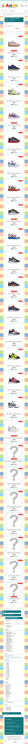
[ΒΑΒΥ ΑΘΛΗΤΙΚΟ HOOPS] (14, 567)
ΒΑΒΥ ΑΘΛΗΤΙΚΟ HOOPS (14, 575)
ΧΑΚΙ (7, 697)
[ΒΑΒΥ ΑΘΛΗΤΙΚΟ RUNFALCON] (14, 115)
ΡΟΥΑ (8, 687)
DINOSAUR (9, 642)
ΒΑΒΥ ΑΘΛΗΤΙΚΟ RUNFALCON (14, 125)
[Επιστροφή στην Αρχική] (4, 15)
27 (7, 676)
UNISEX (8, 707)
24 (7, 669)
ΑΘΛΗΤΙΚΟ (9, 702)
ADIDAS (9, 632)
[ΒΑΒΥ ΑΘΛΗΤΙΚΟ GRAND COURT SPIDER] (14, 139)
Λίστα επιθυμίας (23, 2)
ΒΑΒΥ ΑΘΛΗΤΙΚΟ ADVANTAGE (14, 553)
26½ (7, 674)
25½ (7, 672)
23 (7, 667)
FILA (7, 644)
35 (7, 679)
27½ (7, 677)
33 (7, 678)
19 (7, 662)
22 (7, 666)
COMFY (8, 638)
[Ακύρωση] (22, 620)
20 (7, 663)
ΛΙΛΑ (7, 694)
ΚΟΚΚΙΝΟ (8, 693)
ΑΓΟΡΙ (8, 625)
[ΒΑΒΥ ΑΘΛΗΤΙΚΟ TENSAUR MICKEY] (14, 404)
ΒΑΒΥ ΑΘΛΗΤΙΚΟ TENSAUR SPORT (14, 101)
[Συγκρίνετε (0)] (25, 2)
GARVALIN (9, 645)
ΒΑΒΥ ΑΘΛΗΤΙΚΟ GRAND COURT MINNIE (14, 438)
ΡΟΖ (7, 689)
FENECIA (8, 643)
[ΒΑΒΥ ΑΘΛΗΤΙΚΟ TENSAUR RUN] (14, 356)
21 (7, 664)
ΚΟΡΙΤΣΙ (8, 627)
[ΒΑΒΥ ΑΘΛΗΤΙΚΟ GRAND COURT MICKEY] (14, 187)
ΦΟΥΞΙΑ (8, 692)
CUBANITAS (9, 640)
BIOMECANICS (10, 635)
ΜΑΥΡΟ (8, 686)
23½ (7, 668)
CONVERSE (9, 639)
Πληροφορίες (6, 713)
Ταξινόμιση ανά (9, 25)
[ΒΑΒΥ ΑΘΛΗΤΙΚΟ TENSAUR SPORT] (14, 91)
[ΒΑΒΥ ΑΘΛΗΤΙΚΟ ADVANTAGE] (14, 544)
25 (7, 671)
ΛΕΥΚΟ (8, 684)
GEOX (8, 647)
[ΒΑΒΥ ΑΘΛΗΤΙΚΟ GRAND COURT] (14, 163)
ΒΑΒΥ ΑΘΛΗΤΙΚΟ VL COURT (14, 52)
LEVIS (8, 649)
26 (7, 673)
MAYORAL (9, 650)
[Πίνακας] (6, 24)
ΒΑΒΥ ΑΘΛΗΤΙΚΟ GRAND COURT (14, 173)
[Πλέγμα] (5, 24)
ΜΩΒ (7, 691)
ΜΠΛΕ (8, 688)
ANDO (8, 634)
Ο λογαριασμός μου (10, 722)
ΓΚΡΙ (7, 696)
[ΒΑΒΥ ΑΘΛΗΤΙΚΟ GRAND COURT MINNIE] (14, 428)
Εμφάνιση (17, 28)
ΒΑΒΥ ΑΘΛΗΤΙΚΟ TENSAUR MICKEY (14, 414)
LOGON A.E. (9, 739)
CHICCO (8, 637)
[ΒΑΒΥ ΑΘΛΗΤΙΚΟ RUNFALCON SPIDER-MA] (14, 332)
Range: (5, 655)
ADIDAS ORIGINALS (11, 633)
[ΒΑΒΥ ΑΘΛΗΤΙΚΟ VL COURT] (14, 43)
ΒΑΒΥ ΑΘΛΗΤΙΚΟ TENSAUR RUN (14, 365)
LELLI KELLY (9, 648)
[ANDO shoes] (9, 6)
